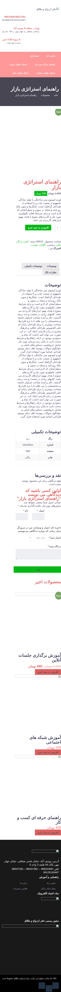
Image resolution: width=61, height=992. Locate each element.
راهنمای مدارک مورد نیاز (45, 64)
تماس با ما (51, 56)
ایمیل (40, 510)
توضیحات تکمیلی (33, 266)
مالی (58, 244)
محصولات (45, 95)
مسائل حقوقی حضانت (45, 73)
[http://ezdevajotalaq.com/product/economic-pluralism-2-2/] (45, 253)
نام (25, 510)
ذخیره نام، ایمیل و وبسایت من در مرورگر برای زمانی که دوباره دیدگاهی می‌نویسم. (39, 529)
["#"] (55, 985)
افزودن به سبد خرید (38, 227)
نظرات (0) (50, 272)
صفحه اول (34, 56)
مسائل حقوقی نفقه (20, 73)
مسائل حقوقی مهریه (18, 64)
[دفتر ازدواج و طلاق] (47, 9)
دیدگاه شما (54, 546)
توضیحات (51, 266)
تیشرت (34, 244)
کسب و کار (23, 241)
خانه (56, 95)
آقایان (42, 244)
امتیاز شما (55, 537)
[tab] (51, 266)
